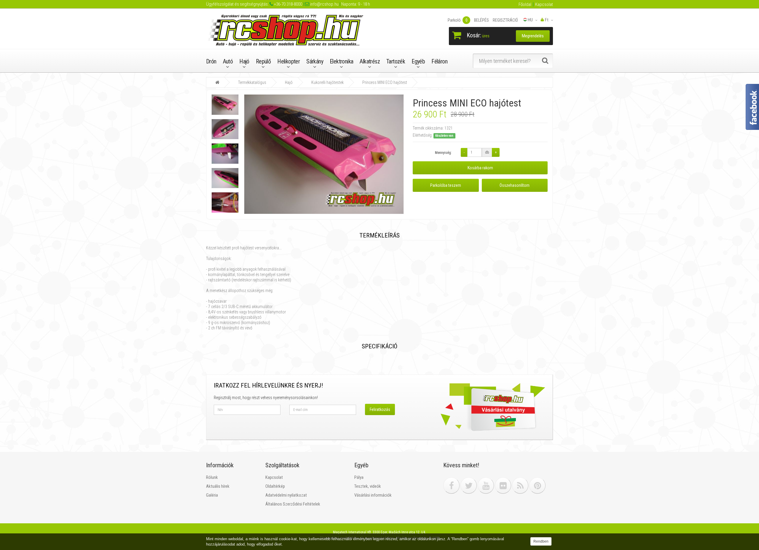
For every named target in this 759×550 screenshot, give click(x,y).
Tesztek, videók (367, 486)
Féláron (439, 61)
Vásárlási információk (373, 495)
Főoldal (525, 4)
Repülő (263, 61)
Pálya (358, 477)
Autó (228, 61)
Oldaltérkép (275, 486)
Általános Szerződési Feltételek (292, 504)
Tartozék (395, 61)
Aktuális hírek (217, 486)
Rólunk (212, 477)
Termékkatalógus (252, 82)
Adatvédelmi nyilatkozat (286, 495)
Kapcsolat (544, 4)
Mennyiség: (443, 153)
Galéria (212, 495)
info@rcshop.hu (324, 4)
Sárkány (314, 61)
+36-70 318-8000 (287, 4)
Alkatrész (370, 61)
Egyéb (418, 61)
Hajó (244, 61)
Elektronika (341, 61)
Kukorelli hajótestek (327, 82)
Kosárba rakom (480, 167)
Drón (211, 61)
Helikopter (288, 61)
